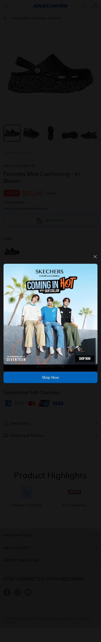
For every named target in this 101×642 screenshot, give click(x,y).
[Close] (95, 258)
